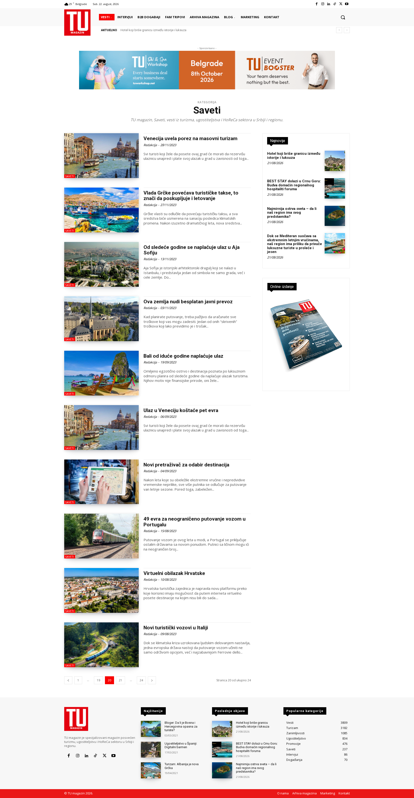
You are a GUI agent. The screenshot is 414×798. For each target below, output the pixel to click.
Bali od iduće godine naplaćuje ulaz (183, 356)
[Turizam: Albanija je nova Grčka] (151, 770)
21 (120, 680)
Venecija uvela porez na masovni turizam (190, 138)
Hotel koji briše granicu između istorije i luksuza (153, 30)
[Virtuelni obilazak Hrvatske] (101, 590)
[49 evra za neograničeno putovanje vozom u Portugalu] (101, 536)
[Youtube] (347, 4)
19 (98, 680)
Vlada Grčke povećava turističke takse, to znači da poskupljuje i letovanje (191, 195)
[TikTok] (335, 4)
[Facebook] (317, 4)
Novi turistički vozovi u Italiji (176, 628)
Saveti (69, 176)
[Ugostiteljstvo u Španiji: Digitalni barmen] (151, 750)
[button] (343, 17)
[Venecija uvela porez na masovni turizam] (101, 155)
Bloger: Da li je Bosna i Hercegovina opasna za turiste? (181, 726)
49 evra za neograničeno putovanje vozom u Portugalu (195, 521)
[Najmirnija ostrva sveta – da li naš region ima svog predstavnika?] (335, 216)
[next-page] (152, 680)
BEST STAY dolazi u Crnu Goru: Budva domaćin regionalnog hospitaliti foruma (294, 185)
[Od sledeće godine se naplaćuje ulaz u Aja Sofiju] (101, 264)
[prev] (339, 30)
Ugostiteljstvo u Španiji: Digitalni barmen (181, 745)
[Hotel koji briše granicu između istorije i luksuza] (335, 161)
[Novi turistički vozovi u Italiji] (101, 644)
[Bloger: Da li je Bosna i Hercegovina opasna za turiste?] (151, 729)
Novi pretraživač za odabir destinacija (186, 465)
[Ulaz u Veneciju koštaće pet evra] (101, 427)
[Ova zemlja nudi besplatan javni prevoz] (101, 318)
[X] (341, 4)
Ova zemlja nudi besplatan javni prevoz (188, 301)
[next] (347, 30)
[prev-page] (68, 680)
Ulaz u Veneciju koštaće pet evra (181, 410)
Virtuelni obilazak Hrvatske (174, 573)
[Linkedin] (329, 4)
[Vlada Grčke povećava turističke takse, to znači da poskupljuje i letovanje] (101, 210)
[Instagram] (323, 4)
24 (141, 680)
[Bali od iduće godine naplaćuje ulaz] (101, 373)
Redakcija (150, 145)
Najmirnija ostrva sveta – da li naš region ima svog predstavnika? (291, 213)
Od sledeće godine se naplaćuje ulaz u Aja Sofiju (192, 250)
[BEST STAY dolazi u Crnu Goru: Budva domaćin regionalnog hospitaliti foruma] (335, 188)
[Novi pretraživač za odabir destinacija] (101, 481)
